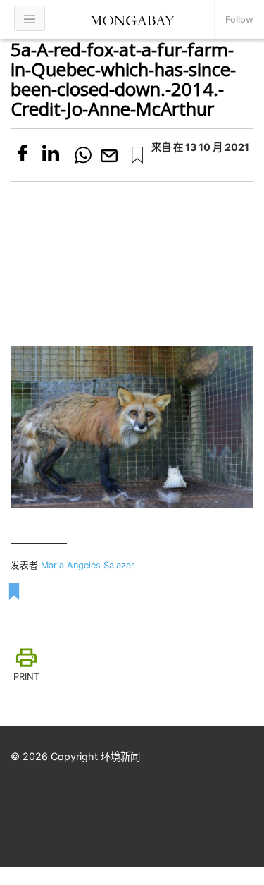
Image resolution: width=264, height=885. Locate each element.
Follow (239, 19)
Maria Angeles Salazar (87, 565)
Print (26, 676)
